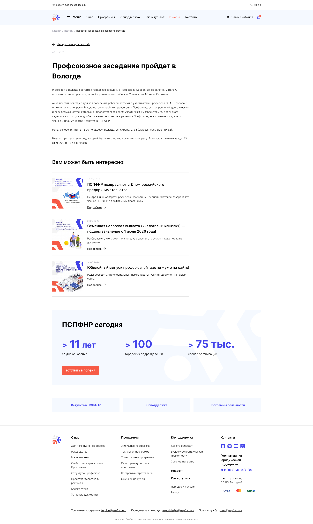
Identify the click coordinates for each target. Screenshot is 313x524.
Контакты (191, 17)
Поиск (257, 4)
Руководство (79, 451)
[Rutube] (242, 446)
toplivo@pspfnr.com (113, 510)
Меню (77, 17)
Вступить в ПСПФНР (86, 405)
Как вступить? (154, 17)
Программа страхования (137, 473)
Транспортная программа (137, 457)
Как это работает (182, 445)
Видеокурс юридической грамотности (187, 453)
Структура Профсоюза (85, 473)
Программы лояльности (227, 405)
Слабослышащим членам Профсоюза (87, 465)
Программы (106, 17)
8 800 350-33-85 (236, 470)
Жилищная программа (135, 445)
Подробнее (94, 207)
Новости (177, 470)
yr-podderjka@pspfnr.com (178, 510)
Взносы (174, 17)
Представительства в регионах (85, 481)
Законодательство (182, 461)
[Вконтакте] (229, 446)
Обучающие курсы (133, 479)
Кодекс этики (79, 488)
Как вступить (180, 478)
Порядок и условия (183, 486)
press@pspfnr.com (230, 510)
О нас (89, 17)
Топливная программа (135, 451)
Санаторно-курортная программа (135, 465)
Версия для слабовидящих (71, 4)
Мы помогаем (80, 457)
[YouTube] (236, 446)
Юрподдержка (130, 17)
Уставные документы (84, 494)
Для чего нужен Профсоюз (88, 445)
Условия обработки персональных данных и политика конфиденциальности (156, 519)
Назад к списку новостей (73, 44)
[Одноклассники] (223, 446)
